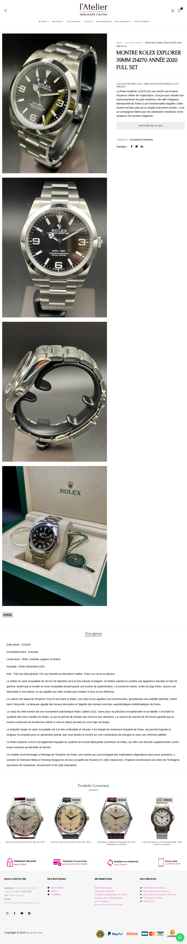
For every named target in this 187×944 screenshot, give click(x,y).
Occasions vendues (133, 43)
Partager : (122, 146)
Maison (119, 43)
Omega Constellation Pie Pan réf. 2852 (71, 842)
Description (93, 633)
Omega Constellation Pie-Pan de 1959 (25, 842)
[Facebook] (131, 146)
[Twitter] (136, 146)
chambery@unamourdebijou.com (22, 902)
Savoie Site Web (34, 932)
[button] (180, 10)
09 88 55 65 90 (16, 895)
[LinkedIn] (142, 146)
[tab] (93, 633)
